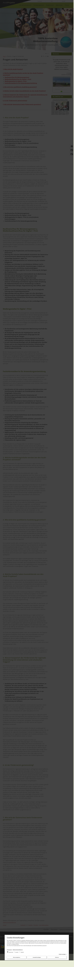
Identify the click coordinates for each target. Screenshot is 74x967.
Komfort (17, 952)
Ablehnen (57, 957)
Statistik (22, 952)
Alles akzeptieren (16, 957)
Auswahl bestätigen (37, 957)
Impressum (9, 949)
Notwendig (10, 952)
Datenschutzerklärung (18, 949)
